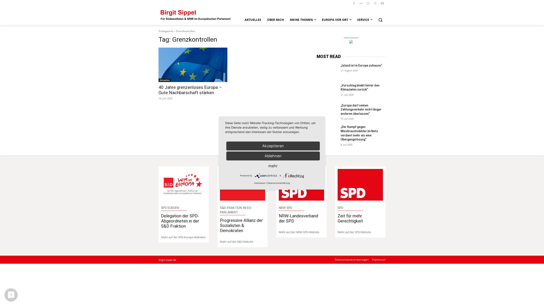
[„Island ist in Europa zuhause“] (327, 71)
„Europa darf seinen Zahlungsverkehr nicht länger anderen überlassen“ (361, 109)
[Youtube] (383, 4)
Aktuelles (165, 80)
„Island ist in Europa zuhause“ (361, 65)
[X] (375, 4)
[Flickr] (361, 4)
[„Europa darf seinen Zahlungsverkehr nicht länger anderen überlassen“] (327, 110)
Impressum (259, 183)
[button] (380, 20)
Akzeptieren (273, 146)
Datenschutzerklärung (278, 183)
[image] (183, 185)
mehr (273, 166)
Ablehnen (273, 156)
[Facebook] (354, 4)
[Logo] (196, 14)
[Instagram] (368, 4)
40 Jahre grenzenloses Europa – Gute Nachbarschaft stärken (190, 90)
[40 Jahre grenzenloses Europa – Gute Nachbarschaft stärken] (193, 65)
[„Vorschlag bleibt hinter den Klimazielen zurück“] (327, 91)
